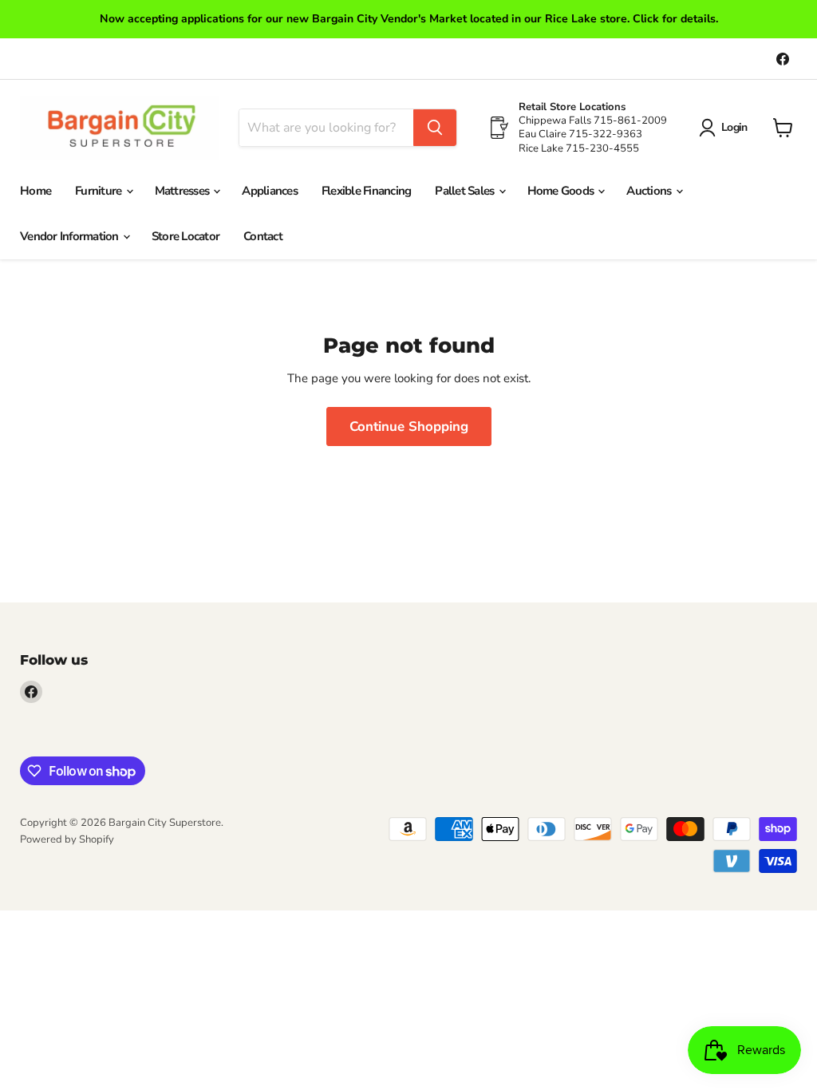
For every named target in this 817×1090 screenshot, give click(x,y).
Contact (262, 236)
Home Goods (562, 191)
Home (35, 191)
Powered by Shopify (67, 839)
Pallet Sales (465, 191)
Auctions (649, 191)
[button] (726, 127)
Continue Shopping (408, 426)
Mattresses (183, 191)
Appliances (270, 191)
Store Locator (185, 236)
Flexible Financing (367, 191)
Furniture (99, 191)
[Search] (434, 127)
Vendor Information (70, 236)
